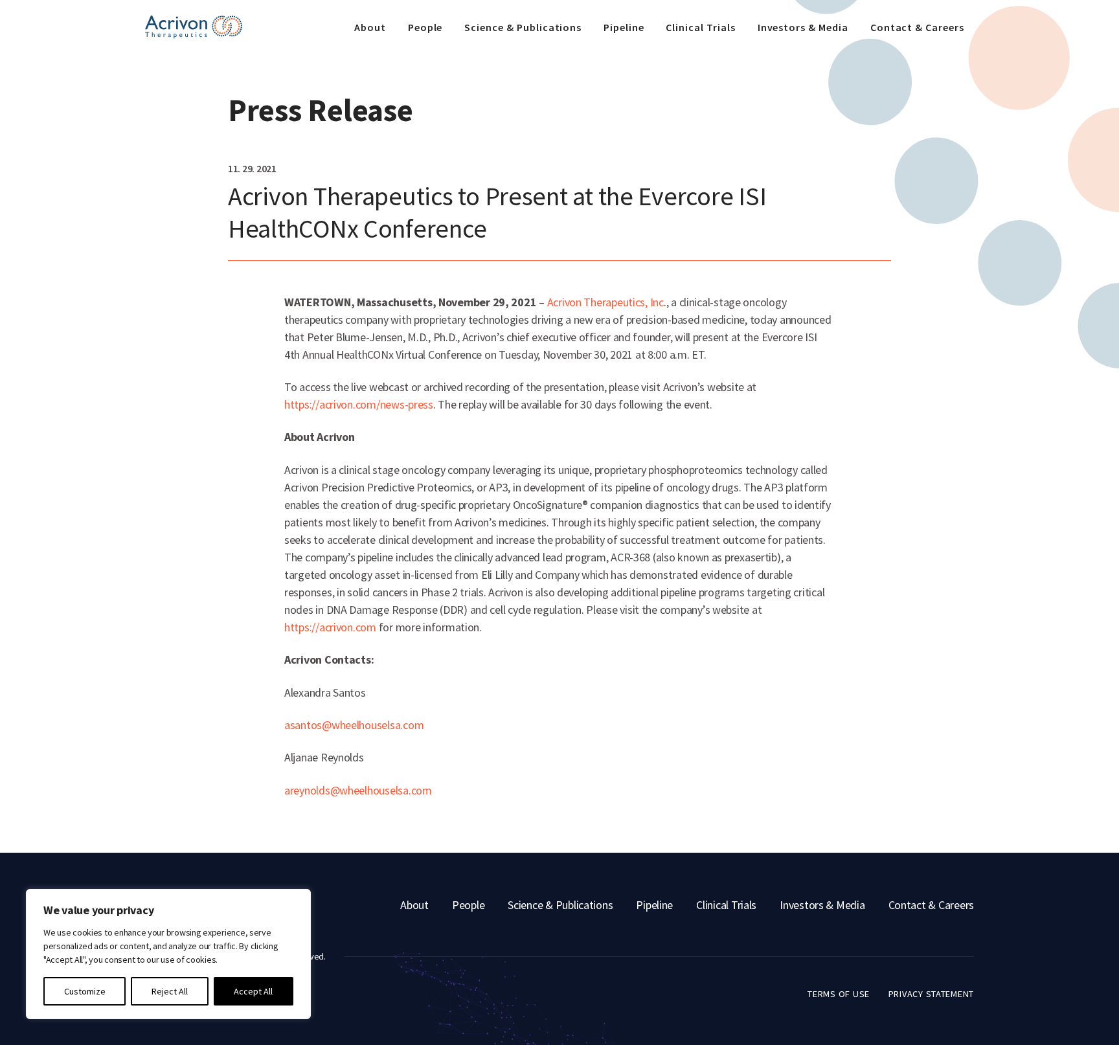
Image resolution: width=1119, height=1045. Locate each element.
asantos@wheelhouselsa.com (354, 724)
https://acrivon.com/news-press (358, 404)
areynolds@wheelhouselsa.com (358, 790)
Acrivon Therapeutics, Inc (605, 302)
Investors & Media (803, 27)
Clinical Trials (700, 27)
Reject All (170, 991)
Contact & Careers (917, 27)
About (370, 27)
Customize (85, 991)
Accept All (253, 991)
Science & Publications (523, 27)
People (425, 27)
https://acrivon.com (330, 627)
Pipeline (624, 27)
